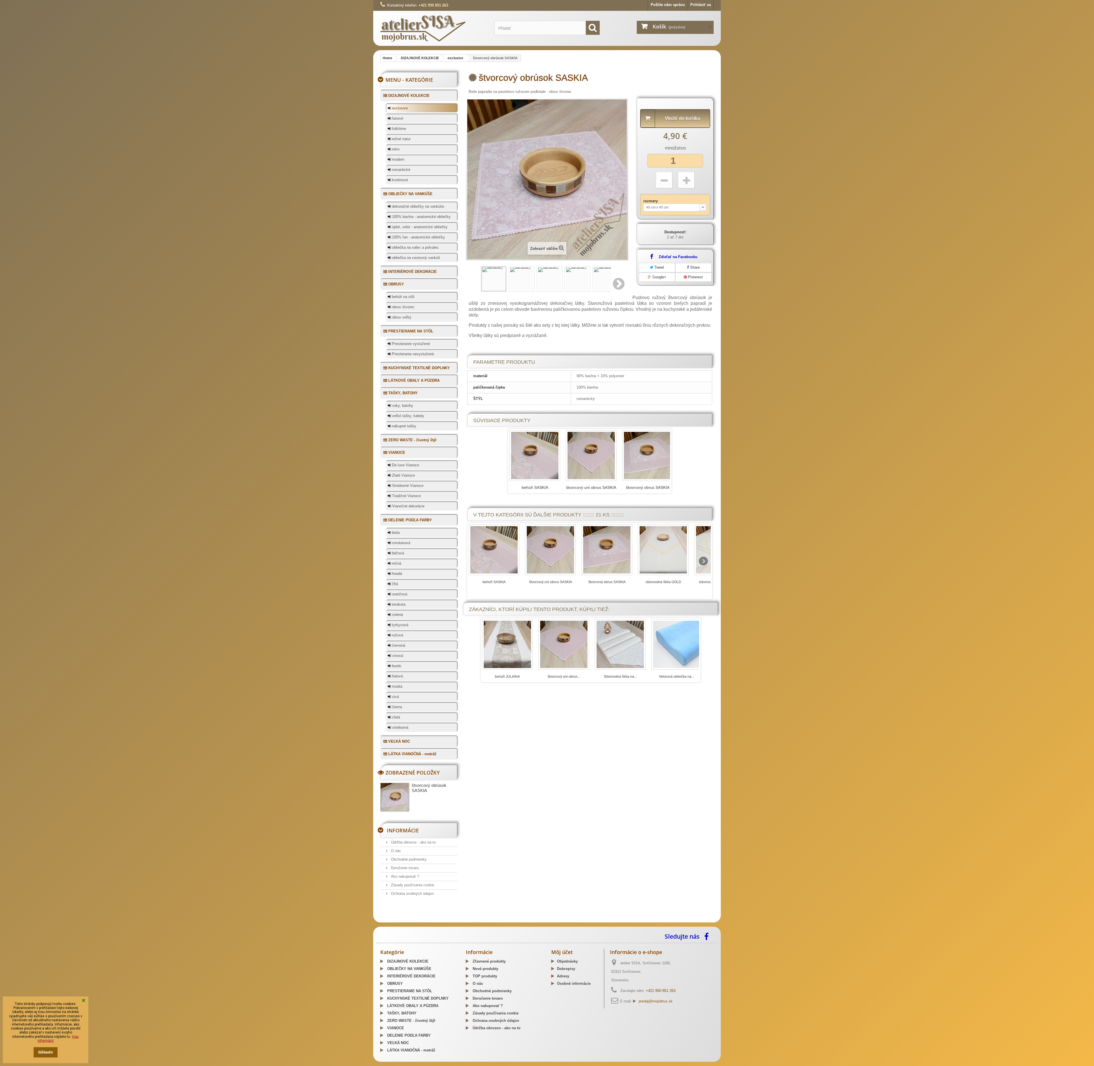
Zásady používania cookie (412, 885)
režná (396, 563)
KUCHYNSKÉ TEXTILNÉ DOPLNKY (418, 368)
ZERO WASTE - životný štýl (411, 440)
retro (395, 149)
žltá (394, 584)
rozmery (651, 201)
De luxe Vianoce (405, 465)
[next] (703, 561)
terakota (398, 604)
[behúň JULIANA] (507, 644)
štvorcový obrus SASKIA (648, 487)
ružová (397, 635)
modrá (396, 686)
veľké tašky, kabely (407, 416)
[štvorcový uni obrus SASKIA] (591, 455)
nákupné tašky (403, 426)
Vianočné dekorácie (407, 506)
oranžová (399, 594)
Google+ (658, 277)
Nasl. (619, 284)
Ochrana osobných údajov (412, 893)
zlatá (395, 717)
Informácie (403, 830)
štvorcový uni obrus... (564, 677)
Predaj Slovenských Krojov (450, 920)
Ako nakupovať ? (404, 876)
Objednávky (567, 961)
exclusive (399, 108)
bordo (396, 666)
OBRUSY (395, 284)
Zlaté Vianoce (403, 475)
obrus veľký (401, 317)
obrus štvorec (403, 307)
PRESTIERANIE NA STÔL (410, 331)
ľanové (397, 118)
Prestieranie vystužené (410, 344)
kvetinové (399, 180)
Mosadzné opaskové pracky (499, 920)
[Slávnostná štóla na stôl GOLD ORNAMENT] (620, 644)
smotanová (400, 543)
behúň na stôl (402, 297)
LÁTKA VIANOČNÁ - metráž (411, 754)
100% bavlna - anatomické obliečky (421, 217)
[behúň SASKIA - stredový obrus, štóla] (534, 455)
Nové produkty (485, 969)
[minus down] (664, 180)
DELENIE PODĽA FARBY (409, 520)
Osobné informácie (574, 983)
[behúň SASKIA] (494, 549)
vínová (397, 656)
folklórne (398, 128)
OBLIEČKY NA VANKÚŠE (409, 194)
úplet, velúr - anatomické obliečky (419, 227)
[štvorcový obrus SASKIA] (647, 455)
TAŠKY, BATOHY (402, 393)
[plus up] (686, 180)
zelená (397, 614)
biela (395, 532)
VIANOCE (396, 452)
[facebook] (708, 936)
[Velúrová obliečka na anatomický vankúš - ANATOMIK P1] (676, 644)
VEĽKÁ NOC (398, 741)
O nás (395, 851)
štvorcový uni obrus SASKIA (591, 487)
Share (694, 267)
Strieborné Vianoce (407, 485)
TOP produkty (484, 976)
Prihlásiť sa (700, 5)
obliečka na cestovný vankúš (415, 258)
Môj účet (562, 952)
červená (398, 645)
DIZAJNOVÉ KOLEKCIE (408, 95)
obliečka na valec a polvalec (415, 247)
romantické (400, 170)
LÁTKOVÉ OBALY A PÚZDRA (413, 380)
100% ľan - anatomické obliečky (418, 237)
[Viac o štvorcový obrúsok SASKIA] (394, 797)
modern (397, 159)
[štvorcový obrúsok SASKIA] (493, 278)
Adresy (563, 976)
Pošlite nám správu (668, 5)
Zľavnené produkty (489, 961)
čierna (396, 707)
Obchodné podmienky (408, 859)
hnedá (396, 573)
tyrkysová (399, 625)
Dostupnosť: (675, 232)
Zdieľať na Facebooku (678, 257)
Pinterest (695, 277)
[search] (593, 28)
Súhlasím (45, 1052)
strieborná (399, 727)
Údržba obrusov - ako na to (413, 842)
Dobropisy (566, 969)
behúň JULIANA (507, 677)
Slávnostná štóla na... (620, 677)
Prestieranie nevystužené (412, 354)
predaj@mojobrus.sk (656, 1001)
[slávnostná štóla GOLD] (663, 549)
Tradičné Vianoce (406, 496)
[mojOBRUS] (433, 28)
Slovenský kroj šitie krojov (403, 920)
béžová (397, 553)
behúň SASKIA (535, 487)
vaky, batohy (402, 405)
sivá (395, 697)
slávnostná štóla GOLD (663, 582)
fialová (397, 676)
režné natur (401, 139)
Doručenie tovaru (404, 868)
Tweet (658, 267)
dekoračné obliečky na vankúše (417, 206)
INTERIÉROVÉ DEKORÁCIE (412, 271)
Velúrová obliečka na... (676, 677)
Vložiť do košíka (682, 118)
